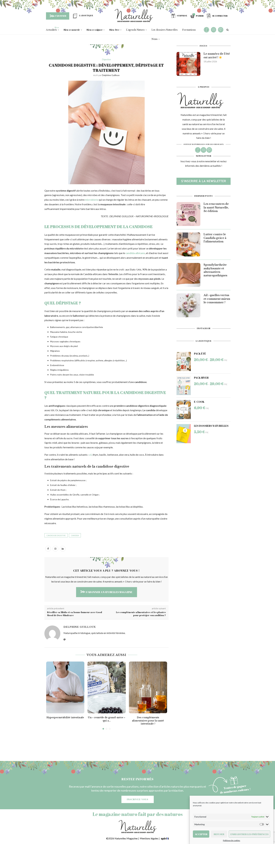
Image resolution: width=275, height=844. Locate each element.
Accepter (201, 834)
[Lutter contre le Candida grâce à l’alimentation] (188, 244)
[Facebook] (48, 548)
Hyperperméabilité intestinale (65, 717)
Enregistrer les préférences (249, 834)
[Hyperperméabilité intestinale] (65, 687)
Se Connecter (219, 16)
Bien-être (114, 29)
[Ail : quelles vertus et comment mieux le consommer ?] (188, 305)
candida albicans (135, 253)
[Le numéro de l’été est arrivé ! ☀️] (188, 64)
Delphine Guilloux (111, 75)
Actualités (51, 29)
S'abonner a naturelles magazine (108, 592)
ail (90, 454)
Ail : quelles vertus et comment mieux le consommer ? (217, 299)
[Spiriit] (165, 838)
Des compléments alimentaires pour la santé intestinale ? (148, 720)
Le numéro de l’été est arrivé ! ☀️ (217, 55)
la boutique (86, 15)
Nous (155, 39)
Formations (189, 29)
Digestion (106, 59)
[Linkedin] (62, 548)
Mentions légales (149, 838)
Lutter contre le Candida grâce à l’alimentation (215, 238)
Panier (200, 15)
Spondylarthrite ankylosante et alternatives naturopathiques (215, 270)
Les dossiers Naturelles (165, 29)
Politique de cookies (231, 840)
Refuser (219, 834)
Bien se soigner (94, 29)
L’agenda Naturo (135, 29)
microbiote (91, 199)
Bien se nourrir (72, 29)
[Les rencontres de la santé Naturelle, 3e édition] (188, 214)
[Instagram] (55, 548)
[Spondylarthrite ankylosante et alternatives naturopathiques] (188, 275)
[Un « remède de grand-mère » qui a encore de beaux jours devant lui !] (107, 687)
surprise (182, 15)
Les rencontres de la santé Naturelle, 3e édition (216, 207)
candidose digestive (56, 535)
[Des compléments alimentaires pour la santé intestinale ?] (148, 687)
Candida (75, 535)
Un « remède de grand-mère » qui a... (106, 719)
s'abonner (60, 15)
